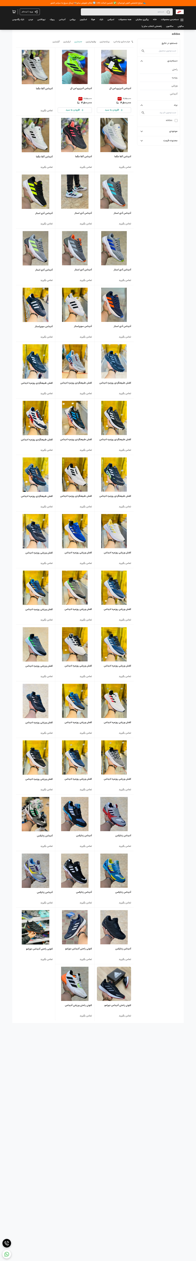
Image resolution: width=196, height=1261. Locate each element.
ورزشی (174, 86)
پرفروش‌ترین (91, 41)
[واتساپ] (6, 1254)
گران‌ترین (56, 41)
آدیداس (173, 94)
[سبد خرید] (14, 12)
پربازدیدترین (104, 41)
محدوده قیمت (170, 141)
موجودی (173, 131)
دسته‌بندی (172, 61)
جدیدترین (78, 41)
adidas (169, 120)
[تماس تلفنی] (6, 1243)
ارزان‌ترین (67, 41)
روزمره (174, 78)
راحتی (174, 69)
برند (175, 105)
